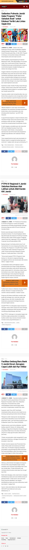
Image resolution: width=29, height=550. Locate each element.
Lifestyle (19, 538)
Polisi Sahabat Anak (9, 144)
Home (2, 10)
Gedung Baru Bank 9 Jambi (20, 495)
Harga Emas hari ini (11, 539)
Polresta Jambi (18, 144)
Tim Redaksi (5, 26)
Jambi (17, 322)
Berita (6, 10)
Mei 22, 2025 (12, 26)
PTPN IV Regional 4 (6, 324)
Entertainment (12, 538)
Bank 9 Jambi (8, 493)
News (7, 538)
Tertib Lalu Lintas (19, 147)
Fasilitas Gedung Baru (7, 495)
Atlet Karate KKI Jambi (10, 322)
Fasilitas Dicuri (15, 493)
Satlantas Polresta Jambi (8, 147)
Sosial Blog (3, 539)
